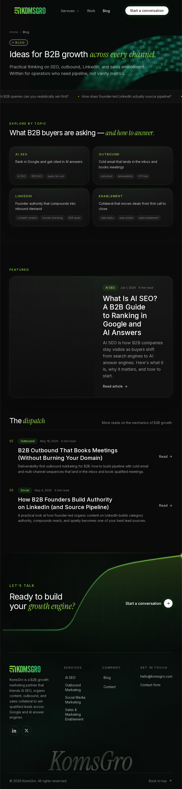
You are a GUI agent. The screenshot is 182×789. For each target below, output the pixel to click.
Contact (110, 687)
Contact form (150, 685)
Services (68, 11)
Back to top (158, 781)
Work (91, 11)
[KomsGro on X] (26, 730)
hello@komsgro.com (156, 676)
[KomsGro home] (30, 10)
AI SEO (70, 678)
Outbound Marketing (73, 687)
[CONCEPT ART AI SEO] (52, 337)
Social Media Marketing (75, 699)
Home (13, 32)
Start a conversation (147, 11)
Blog (106, 11)
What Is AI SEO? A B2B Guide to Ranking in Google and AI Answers (130, 315)
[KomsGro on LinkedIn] (14, 730)
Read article (113, 386)
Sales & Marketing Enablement (74, 714)
